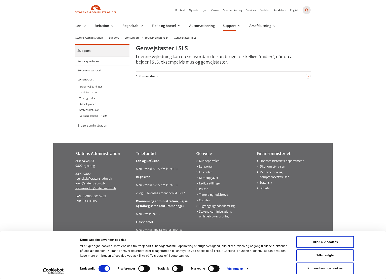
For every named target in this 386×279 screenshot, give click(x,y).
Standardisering (232, 10)
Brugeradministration (92, 125)
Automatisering (202, 25)
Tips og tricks (87, 98)
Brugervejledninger (90, 86)
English (294, 10)
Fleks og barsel (164, 25)
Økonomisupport (89, 70)
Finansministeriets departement (282, 161)
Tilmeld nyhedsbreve (213, 195)
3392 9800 (83, 174)
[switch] (144, 268)
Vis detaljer (235, 268)
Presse (203, 189)
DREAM (265, 188)
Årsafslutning (260, 25)
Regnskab (130, 25)
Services (251, 10)
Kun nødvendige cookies (325, 268)
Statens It (266, 182)
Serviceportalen (88, 61)
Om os (215, 10)
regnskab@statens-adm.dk (93, 178)
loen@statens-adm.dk (90, 183)
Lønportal (206, 166)
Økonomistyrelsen (272, 166)
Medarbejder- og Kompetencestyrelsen (274, 174)
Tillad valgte (325, 255)
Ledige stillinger (210, 183)
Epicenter (205, 172)
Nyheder (194, 10)
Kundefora (279, 10)
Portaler (264, 10)
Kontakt (180, 10)
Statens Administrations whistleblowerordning (215, 213)
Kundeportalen (209, 161)
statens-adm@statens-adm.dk (95, 188)
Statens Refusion (89, 110)
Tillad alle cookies (325, 242)
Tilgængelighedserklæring (217, 206)
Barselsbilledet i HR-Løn (93, 115)
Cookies (204, 200)
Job (205, 10)
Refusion (102, 25)
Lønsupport (85, 79)
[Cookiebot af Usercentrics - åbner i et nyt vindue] (53, 271)
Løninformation (88, 92)
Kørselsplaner (87, 104)
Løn (78, 25)
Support (229, 25)
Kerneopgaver (208, 178)
